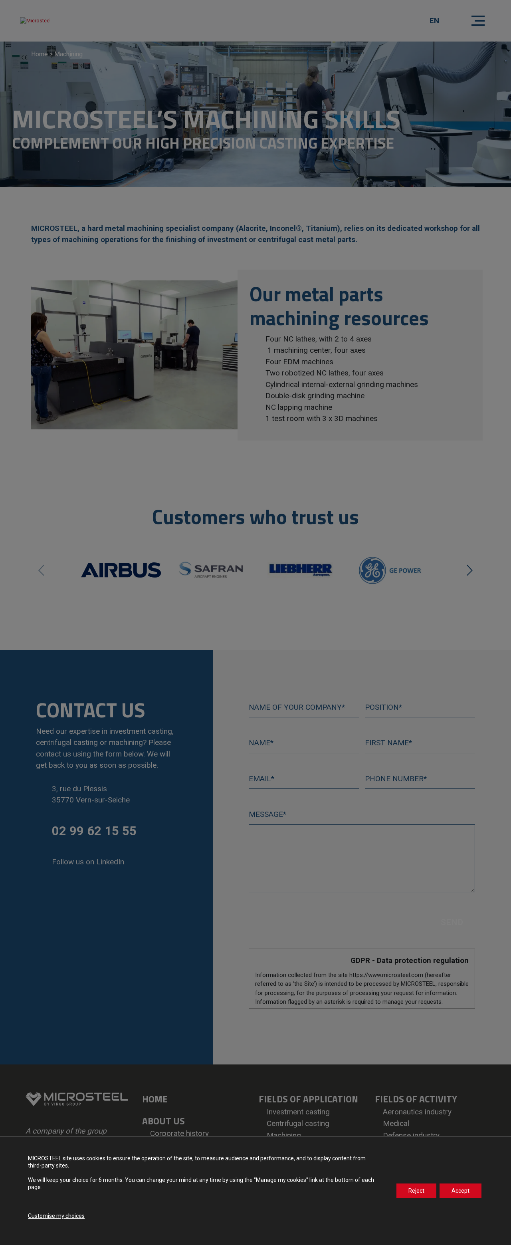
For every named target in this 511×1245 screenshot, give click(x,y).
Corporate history (179, 1133)
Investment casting (298, 1111)
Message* (267, 814)
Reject (416, 1190)
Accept (460, 1190)
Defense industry (411, 1135)
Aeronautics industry (417, 1111)
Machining (284, 1135)
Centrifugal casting (298, 1123)
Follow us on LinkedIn (88, 861)
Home (39, 54)
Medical (396, 1123)
